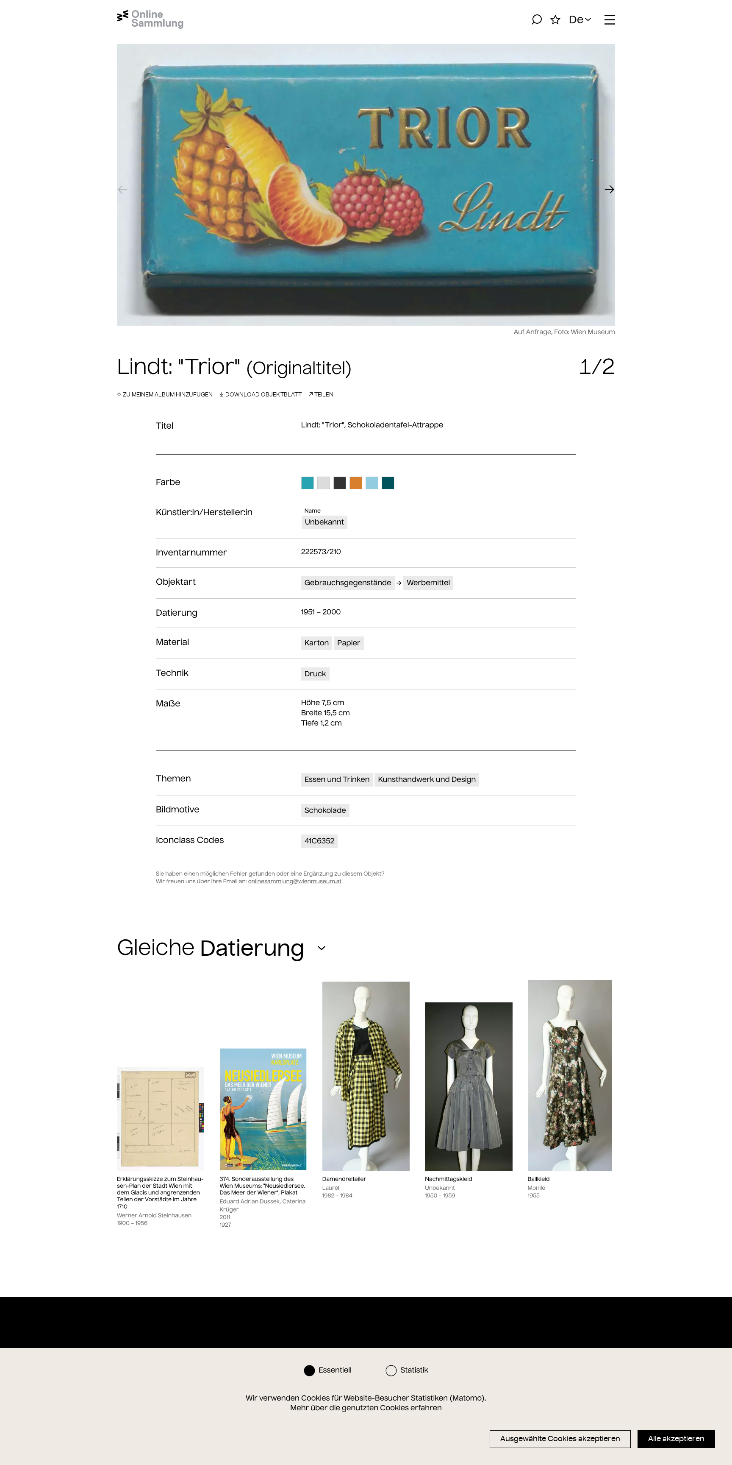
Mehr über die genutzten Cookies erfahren (365, 1407)
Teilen (323, 394)
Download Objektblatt (263, 394)
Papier (348, 642)
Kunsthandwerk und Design (427, 779)
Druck (315, 673)
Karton (317, 642)
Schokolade (325, 810)
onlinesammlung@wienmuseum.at (294, 881)
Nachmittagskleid (448, 1179)
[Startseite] (150, 19)
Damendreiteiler (344, 1179)
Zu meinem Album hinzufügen (168, 394)
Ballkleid (539, 1179)
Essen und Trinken (337, 779)
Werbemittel (428, 582)
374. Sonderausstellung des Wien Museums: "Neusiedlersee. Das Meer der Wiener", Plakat (262, 1186)
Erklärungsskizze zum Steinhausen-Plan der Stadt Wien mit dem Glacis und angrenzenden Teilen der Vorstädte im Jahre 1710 (160, 1193)
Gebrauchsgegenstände (348, 582)
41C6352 (320, 841)
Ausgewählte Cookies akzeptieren (560, 1438)
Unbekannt (324, 522)
